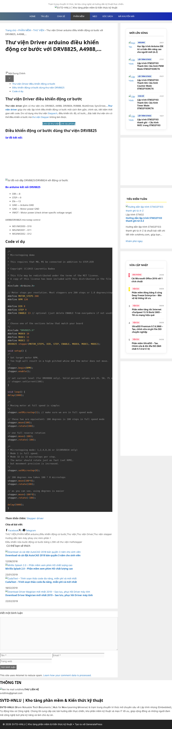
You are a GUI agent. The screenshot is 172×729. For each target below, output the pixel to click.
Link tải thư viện (51, 123)
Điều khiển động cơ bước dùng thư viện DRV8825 (38, 87)
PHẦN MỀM (24, 30)
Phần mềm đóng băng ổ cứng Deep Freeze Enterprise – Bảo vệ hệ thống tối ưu (147, 295)
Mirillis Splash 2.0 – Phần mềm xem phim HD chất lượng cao (39, 568)
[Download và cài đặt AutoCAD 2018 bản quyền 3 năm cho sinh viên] (43, 552)
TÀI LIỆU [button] (45, 16)
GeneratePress (94, 724)
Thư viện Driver (85, 534)
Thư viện (71, 534)
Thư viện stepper (103, 534)
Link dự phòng (67, 123)
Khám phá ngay (134, 241)
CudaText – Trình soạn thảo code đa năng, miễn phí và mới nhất (41, 581)
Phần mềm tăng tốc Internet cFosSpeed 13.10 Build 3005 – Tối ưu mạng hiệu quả (146, 312)
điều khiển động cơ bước (52, 534)
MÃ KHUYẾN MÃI (126, 16)
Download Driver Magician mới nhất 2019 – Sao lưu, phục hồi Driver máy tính (49, 595)
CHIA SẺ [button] (61, 16)
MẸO (95, 16)
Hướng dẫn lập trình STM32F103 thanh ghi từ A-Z (144, 219)
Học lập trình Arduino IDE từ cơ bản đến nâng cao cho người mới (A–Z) (150, 49)
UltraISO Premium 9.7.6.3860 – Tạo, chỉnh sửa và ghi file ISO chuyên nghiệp (147, 329)
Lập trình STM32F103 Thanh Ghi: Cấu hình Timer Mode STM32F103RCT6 (148, 104)
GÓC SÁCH (107, 16)
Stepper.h (52, 113)
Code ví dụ (17, 91)
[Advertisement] (59, 63)
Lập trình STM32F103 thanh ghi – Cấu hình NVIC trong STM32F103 (148, 122)
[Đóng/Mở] (9, 78)
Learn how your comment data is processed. (67, 675)
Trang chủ (10, 30)
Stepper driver (35, 518)
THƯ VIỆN (38, 30)
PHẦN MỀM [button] (78, 16)
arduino (35, 534)
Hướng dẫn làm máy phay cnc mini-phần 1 (28, 538)
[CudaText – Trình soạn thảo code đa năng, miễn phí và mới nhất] (41, 578)
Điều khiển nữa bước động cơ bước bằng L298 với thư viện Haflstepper (43, 542)
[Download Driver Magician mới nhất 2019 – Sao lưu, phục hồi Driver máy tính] (47, 591)
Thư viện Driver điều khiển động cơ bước (33, 83)
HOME (32, 16)
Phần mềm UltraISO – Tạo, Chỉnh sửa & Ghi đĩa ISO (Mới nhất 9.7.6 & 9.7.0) (146, 346)
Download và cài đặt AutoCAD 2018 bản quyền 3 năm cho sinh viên (42, 555)
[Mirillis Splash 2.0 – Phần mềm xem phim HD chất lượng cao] (38, 565)
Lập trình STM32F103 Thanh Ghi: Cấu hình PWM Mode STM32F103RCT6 (150, 66)
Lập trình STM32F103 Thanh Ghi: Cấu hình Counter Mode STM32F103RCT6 (148, 84)
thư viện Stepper (40, 117)
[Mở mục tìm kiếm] (141, 16)
